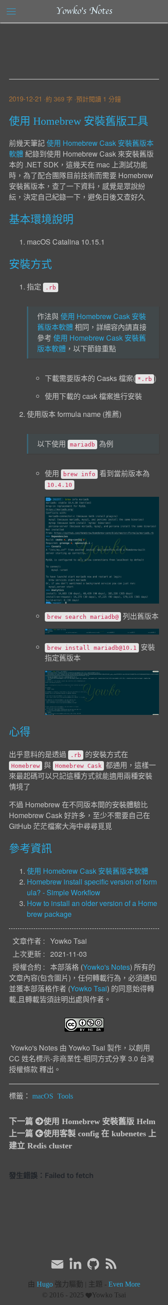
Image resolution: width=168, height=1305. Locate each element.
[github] (93, 1264)
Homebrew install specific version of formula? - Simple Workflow (92, 887)
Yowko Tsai (88, 988)
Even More (124, 1284)
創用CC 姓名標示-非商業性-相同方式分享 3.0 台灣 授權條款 (81, 1058)
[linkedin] (75, 1264)
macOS (42, 1096)
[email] (57, 1263)
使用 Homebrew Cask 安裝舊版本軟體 (87, 871)
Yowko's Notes (84, 11)
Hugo (45, 1284)
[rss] (111, 1264)
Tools (65, 1096)
